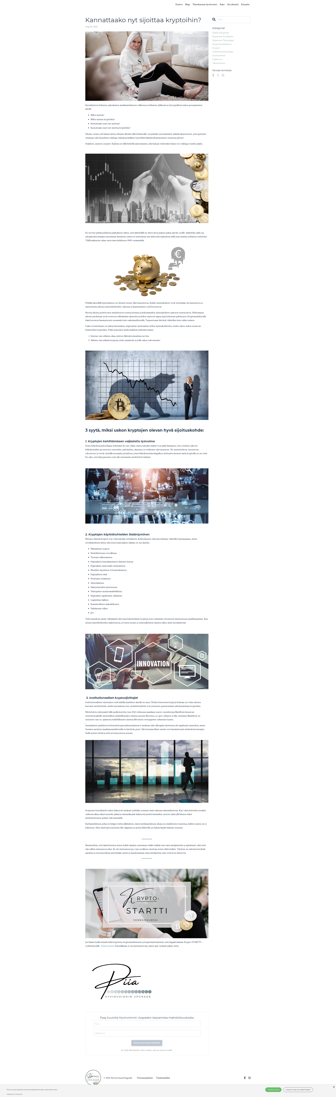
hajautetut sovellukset (222, 36)
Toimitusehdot (163, 1077)
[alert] (168, 1091)
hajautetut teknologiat (223, 40)
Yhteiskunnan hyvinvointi (205, 4)
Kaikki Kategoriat (220, 32)
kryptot (216, 47)
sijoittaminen (218, 55)
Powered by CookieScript (15, 1094)
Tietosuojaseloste (145, 1077)
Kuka (222, 4)
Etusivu (179, 4)
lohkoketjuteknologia (222, 51)
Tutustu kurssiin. (108, 945)
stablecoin (217, 59)
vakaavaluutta (218, 63)
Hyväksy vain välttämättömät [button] (298, 1090)
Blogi (187, 4)
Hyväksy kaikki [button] (273, 1090)
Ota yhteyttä (232, 4)
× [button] (334, 1087)
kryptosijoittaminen (222, 44)
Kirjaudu (245, 4)
